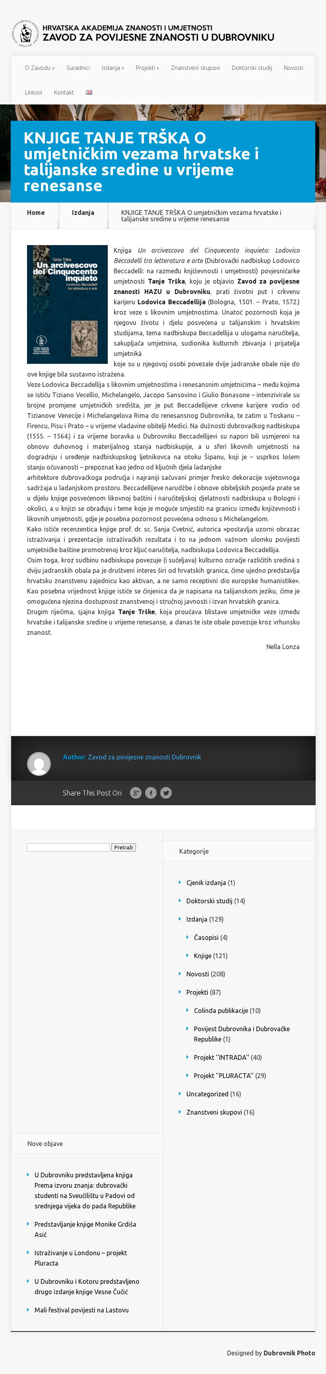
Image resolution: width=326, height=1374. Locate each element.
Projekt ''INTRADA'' (221, 1057)
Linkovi (33, 92)
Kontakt (64, 92)
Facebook (151, 793)
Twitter (166, 793)
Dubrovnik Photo (289, 1353)
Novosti (293, 68)
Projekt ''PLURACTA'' (224, 1075)
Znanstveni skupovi (195, 68)
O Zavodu (39, 68)
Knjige (203, 955)
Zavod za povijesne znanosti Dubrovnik (144, 757)
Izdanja (113, 68)
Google (136, 793)
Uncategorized (207, 1094)
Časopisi (206, 937)
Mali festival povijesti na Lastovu (82, 1310)
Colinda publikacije (221, 1010)
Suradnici (78, 68)
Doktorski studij (252, 68)
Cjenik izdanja (206, 882)
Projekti (147, 68)
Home (36, 212)
